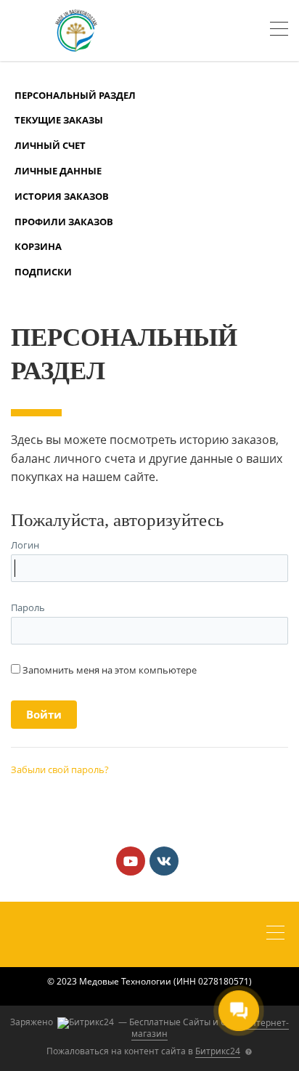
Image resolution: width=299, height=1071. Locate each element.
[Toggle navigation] (279, 30)
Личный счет (50, 145)
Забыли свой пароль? (60, 769)
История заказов (62, 196)
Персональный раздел (75, 95)
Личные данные (58, 170)
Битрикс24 (217, 1051)
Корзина (38, 246)
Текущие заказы (59, 119)
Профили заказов (64, 221)
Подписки (43, 271)
